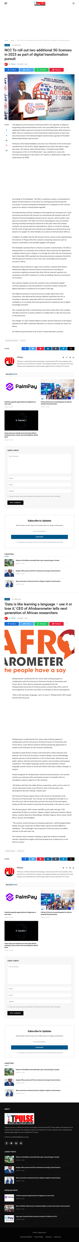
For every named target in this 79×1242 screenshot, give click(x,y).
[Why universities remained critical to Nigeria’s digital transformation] (9, 583)
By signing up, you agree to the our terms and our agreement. (40, 542)
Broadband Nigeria (12, 340)
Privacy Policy (52, 542)
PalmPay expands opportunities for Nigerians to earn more (20, 403)
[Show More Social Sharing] (66, 70)
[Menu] (6, 3)
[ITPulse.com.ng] (39, 3)
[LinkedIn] (6, 140)
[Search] (73, 3)
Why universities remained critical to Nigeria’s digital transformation (38, 581)
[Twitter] (6, 135)
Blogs (7, 45)
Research (21, 851)
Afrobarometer (10, 851)
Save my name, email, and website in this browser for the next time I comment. (35, 496)
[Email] (6, 150)
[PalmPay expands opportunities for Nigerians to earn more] (21, 389)
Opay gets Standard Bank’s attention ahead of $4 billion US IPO (36, 1216)
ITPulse (13, 64)
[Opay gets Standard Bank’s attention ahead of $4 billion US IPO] (9, 1218)
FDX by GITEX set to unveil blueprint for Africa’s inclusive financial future (56, 403)
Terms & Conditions (26, 1237)
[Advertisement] (39, 23)
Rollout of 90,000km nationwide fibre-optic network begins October (37, 560)
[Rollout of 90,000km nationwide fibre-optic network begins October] (9, 562)
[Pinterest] (6, 145)
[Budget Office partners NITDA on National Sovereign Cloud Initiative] (9, 573)
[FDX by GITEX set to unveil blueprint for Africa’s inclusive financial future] (57, 389)
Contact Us (57, 1237)
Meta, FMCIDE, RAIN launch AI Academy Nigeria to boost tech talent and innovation (43, 1206)
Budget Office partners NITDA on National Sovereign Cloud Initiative (38, 571)
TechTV (22, 340)
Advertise (49, 1237)
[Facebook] (6, 130)
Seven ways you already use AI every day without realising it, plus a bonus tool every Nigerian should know (21, 435)
